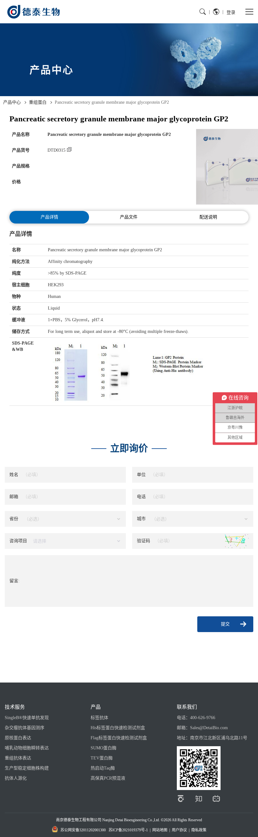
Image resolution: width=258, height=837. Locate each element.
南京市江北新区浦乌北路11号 (218, 737)
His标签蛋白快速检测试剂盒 (118, 727)
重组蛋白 (38, 102)
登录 (231, 12)
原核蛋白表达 (18, 737)
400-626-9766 (202, 717)
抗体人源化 (16, 778)
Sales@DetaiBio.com (209, 727)
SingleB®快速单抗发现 (27, 717)
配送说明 (208, 217)
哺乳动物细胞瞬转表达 (27, 748)
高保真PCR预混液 (108, 778)
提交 (225, 624)
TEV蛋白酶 (102, 758)
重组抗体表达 (18, 758)
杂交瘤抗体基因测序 (24, 727)
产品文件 (128, 217)
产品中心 (12, 102)
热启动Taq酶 (103, 768)
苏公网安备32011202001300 (83, 830)
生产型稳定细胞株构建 (27, 768)
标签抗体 (99, 717)
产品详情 (49, 217)
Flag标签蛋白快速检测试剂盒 (119, 737)
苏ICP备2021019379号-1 (128, 830)
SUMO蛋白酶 (103, 748)
